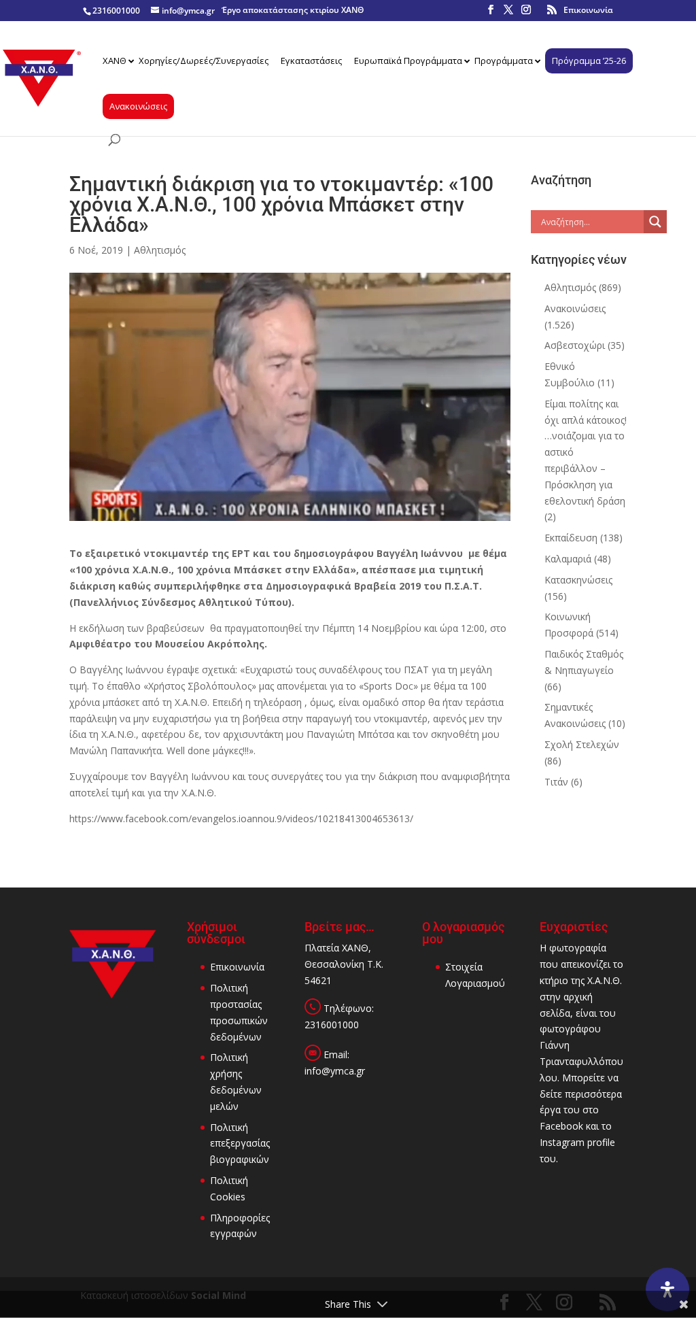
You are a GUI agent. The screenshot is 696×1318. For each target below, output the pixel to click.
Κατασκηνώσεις (578, 579)
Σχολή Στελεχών (581, 744)
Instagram (562, 1142)
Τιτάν (556, 781)
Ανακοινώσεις (575, 308)
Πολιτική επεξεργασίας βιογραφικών (240, 1143)
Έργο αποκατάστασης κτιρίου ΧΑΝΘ (293, 10)
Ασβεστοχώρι (574, 345)
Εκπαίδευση (570, 537)
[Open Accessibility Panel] (667, 1289)
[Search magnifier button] (655, 221)
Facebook (561, 1125)
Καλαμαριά (567, 558)
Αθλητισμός (160, 249)
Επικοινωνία (588, 10)
